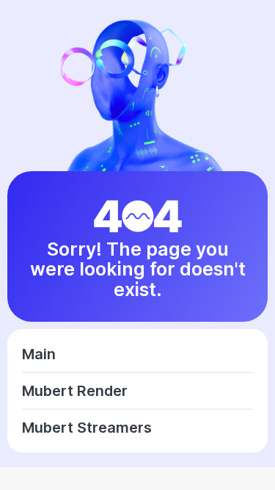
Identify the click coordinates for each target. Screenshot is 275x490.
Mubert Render (75, 391)
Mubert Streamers (87, 427)
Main (39, 354)
